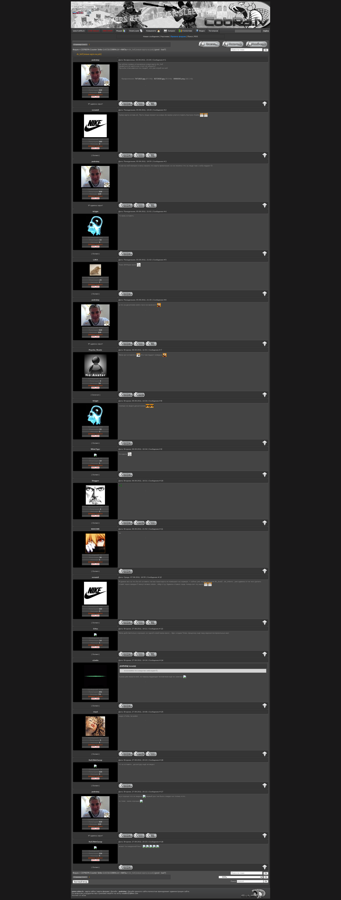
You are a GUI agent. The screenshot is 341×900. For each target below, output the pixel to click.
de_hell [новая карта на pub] (141, 49)
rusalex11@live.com (130, 893)
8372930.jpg (159, 79)
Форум (76, 49)
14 (162, 660)
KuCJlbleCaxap (95, 760)
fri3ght (95, 211)
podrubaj (95, 60)
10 (162, 481)
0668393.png (179, 79)
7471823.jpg (140, 79)
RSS (196, 36)
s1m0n (95, 660)
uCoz (84, 895)
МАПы (124, 49)
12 (160, 577)
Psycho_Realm (95, 350)
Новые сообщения (151, 36)
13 (162, 629)
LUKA (95, 260)
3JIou (95, 629)
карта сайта (90, 891)
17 (162, 792)
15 (162, 712)
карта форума (103, 891)
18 (162, 842)
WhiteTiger (95, 449)
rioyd (95, 712)
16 (162, 760)
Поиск (190, 36)
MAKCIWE (95, 529)
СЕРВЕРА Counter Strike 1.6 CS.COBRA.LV (100, 49)
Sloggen (95, 481)
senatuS (95, 110)
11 (162, 529)
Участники (164, 36)
